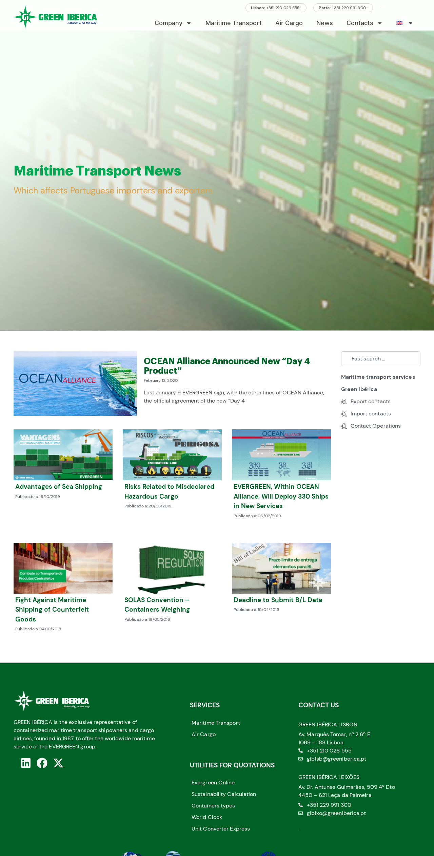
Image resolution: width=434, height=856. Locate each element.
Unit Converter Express (221, 828)
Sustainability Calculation (224, 794)
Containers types (213, 805)
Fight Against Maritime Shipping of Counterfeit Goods (52, 610)
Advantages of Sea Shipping (58, 486)
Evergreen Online (213, 782)
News (324, 22)
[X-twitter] (58, 763)
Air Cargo (289, 22)
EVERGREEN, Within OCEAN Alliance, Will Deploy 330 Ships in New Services (281, 496)
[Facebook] (42, 763)
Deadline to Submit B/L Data (278, 600)
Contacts (360, 22)
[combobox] (380, 358)
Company (168, 22)
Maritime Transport (233, 22)
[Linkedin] (25, 763)
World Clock (207, 817)
